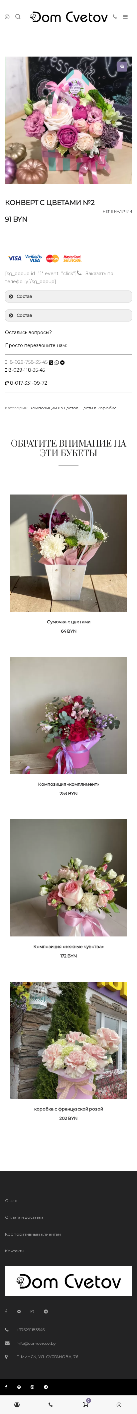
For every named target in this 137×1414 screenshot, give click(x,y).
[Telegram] (46, 1311)
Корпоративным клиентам (33, 1234)
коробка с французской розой (68, 1108)
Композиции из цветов (54, 407)
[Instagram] (32, 1311)
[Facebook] (6, 1311)
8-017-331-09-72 (28, 383)
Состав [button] (24, 296)
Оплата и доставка (24, 1217)
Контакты (14, 1250)
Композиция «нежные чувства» (69, 946)
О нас (11, 1200)
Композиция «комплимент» (68, 784)
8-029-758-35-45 (28, 362)
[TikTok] (19, 1311)
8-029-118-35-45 (26, 370)
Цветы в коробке (98, 407)
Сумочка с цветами (68, 621)
